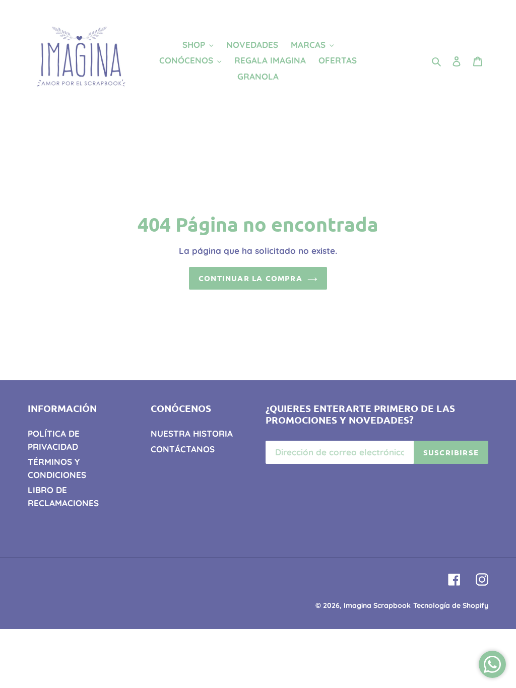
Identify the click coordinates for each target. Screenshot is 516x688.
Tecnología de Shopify (450, 605)
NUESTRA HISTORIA (192, 433)
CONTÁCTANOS (183, 449)
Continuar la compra (250, 278)
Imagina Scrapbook (377, 605)
